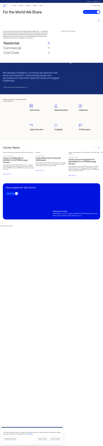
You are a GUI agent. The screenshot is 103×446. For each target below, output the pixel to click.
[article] (19, 164)
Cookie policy (29, 434)
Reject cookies (42, 439)
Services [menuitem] (21, 5)
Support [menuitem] (35, 5)
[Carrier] (6, 5)
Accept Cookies (55, 439)
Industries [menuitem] (28, 5)
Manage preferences (10, 439)
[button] (98, 20)
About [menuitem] (41, 5)
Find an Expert (96, 5)
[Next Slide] (98, 147)
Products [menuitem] (14, 5)
